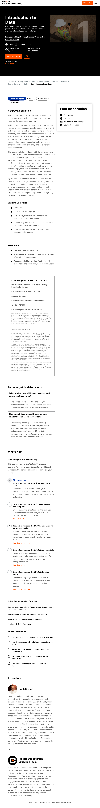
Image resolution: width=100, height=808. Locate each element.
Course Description (17, 99)
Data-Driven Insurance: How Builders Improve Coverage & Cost (32, 643)
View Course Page (19, 519)
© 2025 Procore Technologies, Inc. (39, 802)
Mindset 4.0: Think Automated (19, 624)
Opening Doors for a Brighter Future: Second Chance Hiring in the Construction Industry (31, 608)
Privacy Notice (55, 802)
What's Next (42, 99)
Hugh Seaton (20, 37)
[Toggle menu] (96, 2)
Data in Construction (59, 82)
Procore (11, 82)
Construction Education (40, 82)
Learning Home (22, 82)
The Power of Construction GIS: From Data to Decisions (32, 637)
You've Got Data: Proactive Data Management (25, 619)
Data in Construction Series (18, 84)
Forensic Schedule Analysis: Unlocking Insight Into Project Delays (30, 650)
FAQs (31, 99)
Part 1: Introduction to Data (41, 84)
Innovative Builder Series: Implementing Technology (27, 614)
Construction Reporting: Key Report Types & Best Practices (30, 665)
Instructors (14, 102)
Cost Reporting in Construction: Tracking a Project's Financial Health (31, 657)
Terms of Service (66, 802)
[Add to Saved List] (27, 56)
